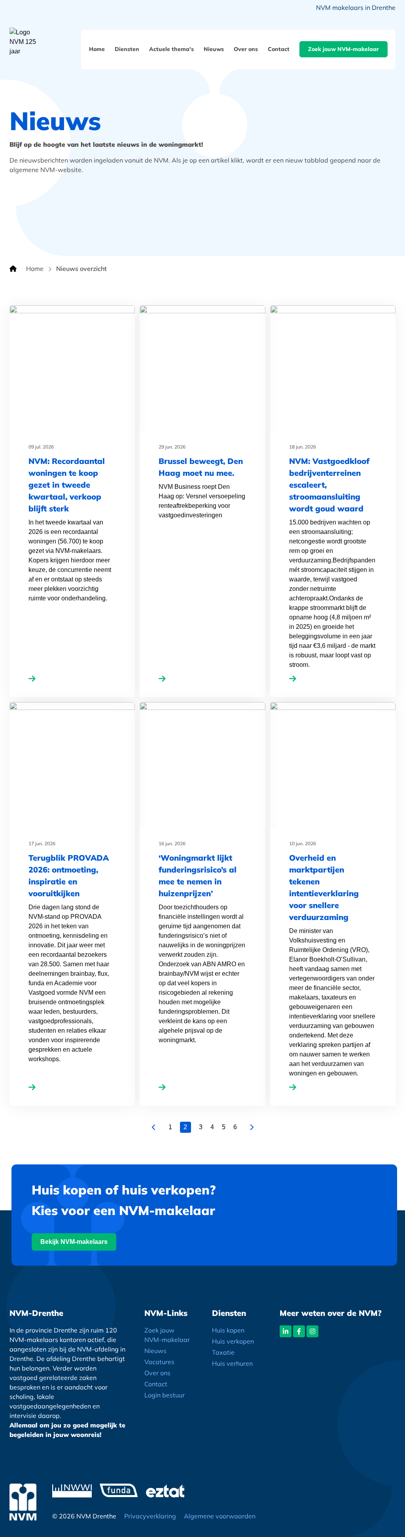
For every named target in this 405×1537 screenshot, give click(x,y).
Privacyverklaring (150, 1516)
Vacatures (159, 1362)
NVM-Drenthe (36, 1313)
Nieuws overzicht (81, 269)
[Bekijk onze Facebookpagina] (299, 1331)
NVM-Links (165, 1313)
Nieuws (214, 49)
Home (97, 49)
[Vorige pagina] (154, 1127)
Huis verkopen (233, 1341)
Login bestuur (164, 1395)
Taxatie (223, 1352)
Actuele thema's (171, 49)
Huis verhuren (232, 1363)
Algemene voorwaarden (219, 1516)
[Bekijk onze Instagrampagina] (312, 1331)
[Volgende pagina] (252, 1127)
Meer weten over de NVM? (331, 1313)
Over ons (246, 49)
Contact (279, 49)
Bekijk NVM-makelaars (74, 1241)
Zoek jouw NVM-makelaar (343, 49)
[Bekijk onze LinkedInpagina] (285, 1331)
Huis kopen (228, 1330)
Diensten (127, 49)
